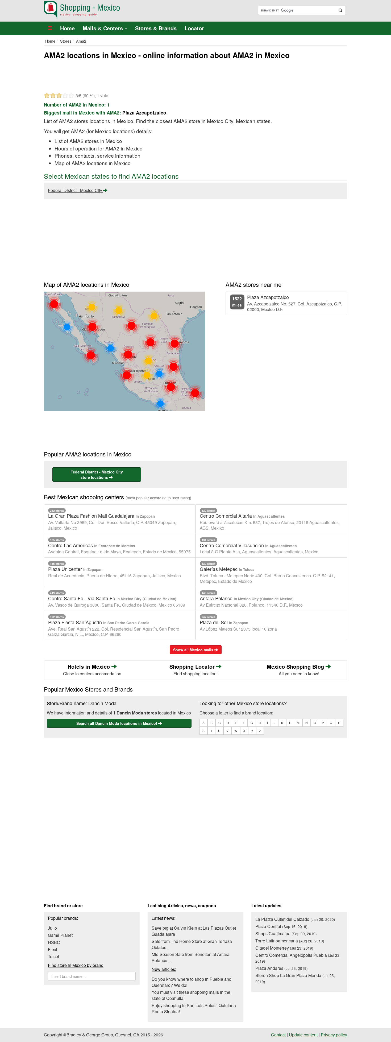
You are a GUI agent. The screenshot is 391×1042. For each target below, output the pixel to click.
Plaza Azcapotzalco (144, 112)
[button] (50, 28)
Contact (278, 1035)
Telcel (53, 956)
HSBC (54, 942)
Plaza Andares (281, 968)
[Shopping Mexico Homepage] (118, 10)
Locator (194, 28)
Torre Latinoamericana (289, 941)
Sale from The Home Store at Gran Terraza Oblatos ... (192, 944)
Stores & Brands (156, 28)
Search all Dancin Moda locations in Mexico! (117, 723)
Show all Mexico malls (193, 649)
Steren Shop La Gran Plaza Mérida (295, 978)
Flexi (52, 949)
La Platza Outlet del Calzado (295, 919)
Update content (303, 1035)
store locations (96, 474)
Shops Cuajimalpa (286, 933)
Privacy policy (334, 1035)
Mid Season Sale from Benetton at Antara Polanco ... (191, 957)
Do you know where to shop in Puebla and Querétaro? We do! (191, 982)
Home (67, 28)
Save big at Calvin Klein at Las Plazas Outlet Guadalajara (194, 931)
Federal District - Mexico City (75, 190)
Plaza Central (281, 926)
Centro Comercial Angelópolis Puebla (297, 958)
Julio (52, 928)
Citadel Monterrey (284, 948)
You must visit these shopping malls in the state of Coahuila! (191, 995)
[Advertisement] (195, 75)
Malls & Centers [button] (103, 28)
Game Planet (60, 935)
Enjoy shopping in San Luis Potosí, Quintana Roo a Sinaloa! (194, 1008)
